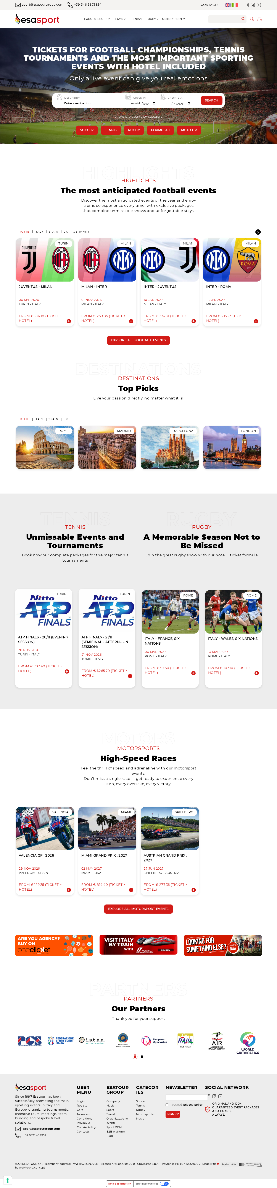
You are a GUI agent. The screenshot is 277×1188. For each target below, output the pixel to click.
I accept (186, 1104)
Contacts (210, 5)
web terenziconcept (32, 1167)
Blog (109, 1136)
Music (110, 1105)
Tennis (111, 130)
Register (83, 1105)
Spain (53, 231)
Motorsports (145, 1114)
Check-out (175, 97)
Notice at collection (119, 1183)
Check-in (139, 97)
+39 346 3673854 (87, 4)
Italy (38, 231)
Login (81, 1101)
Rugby (134, 130)
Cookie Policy (86, 1127)
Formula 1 (160, 130)
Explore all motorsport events (138, 909)
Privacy (82, 1123)
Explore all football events (138, 340)
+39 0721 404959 (34, 1135)
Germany (81, 231)
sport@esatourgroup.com (43, 4)
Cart (80, 1110)
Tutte (24, 231)
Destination (72, 97)
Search (211, 100)
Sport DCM (114, 1127)
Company (113, 1101)
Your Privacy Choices (147, 1183)
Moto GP (189, 130)
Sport (110, 1110)
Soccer (87, 130)
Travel (110, 1114)
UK (65, 231)
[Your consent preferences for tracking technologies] (7, 1180)
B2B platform (115, 1131)
